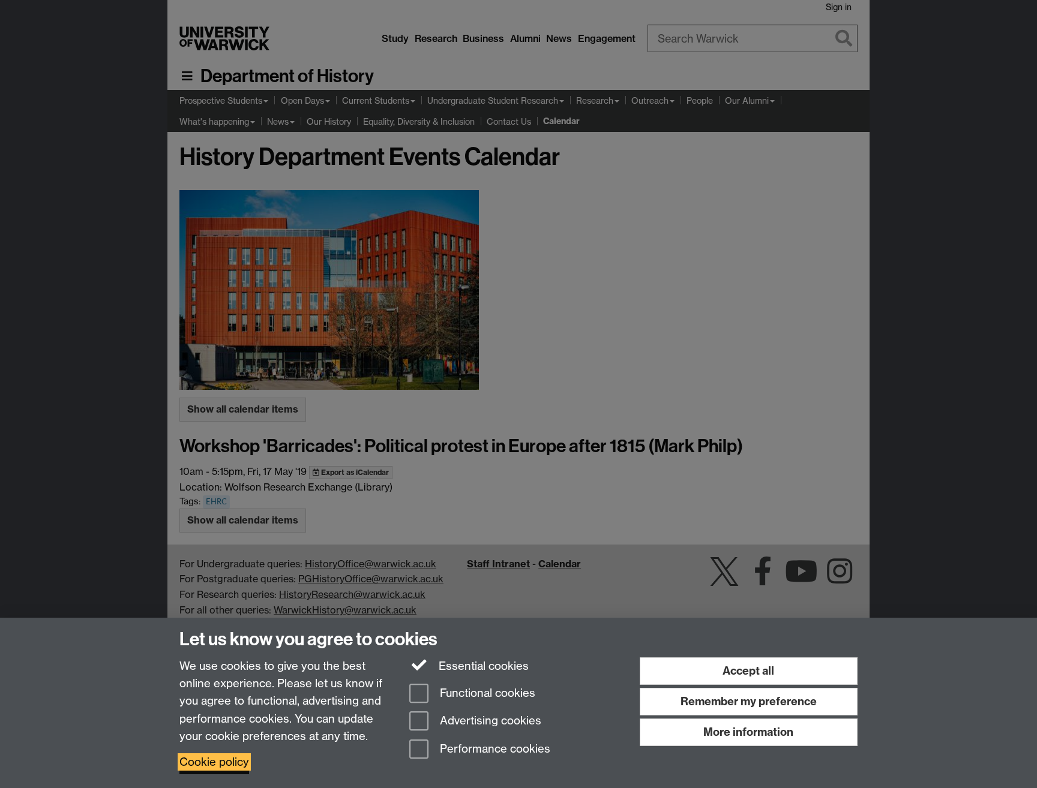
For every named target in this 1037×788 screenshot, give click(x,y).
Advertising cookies (489, 721)
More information (748, 732)
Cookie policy (214, 762)
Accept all (748, 671)
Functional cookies (486, 693)
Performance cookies (493, 749)
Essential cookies (482, 666)
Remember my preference (749, 701)
